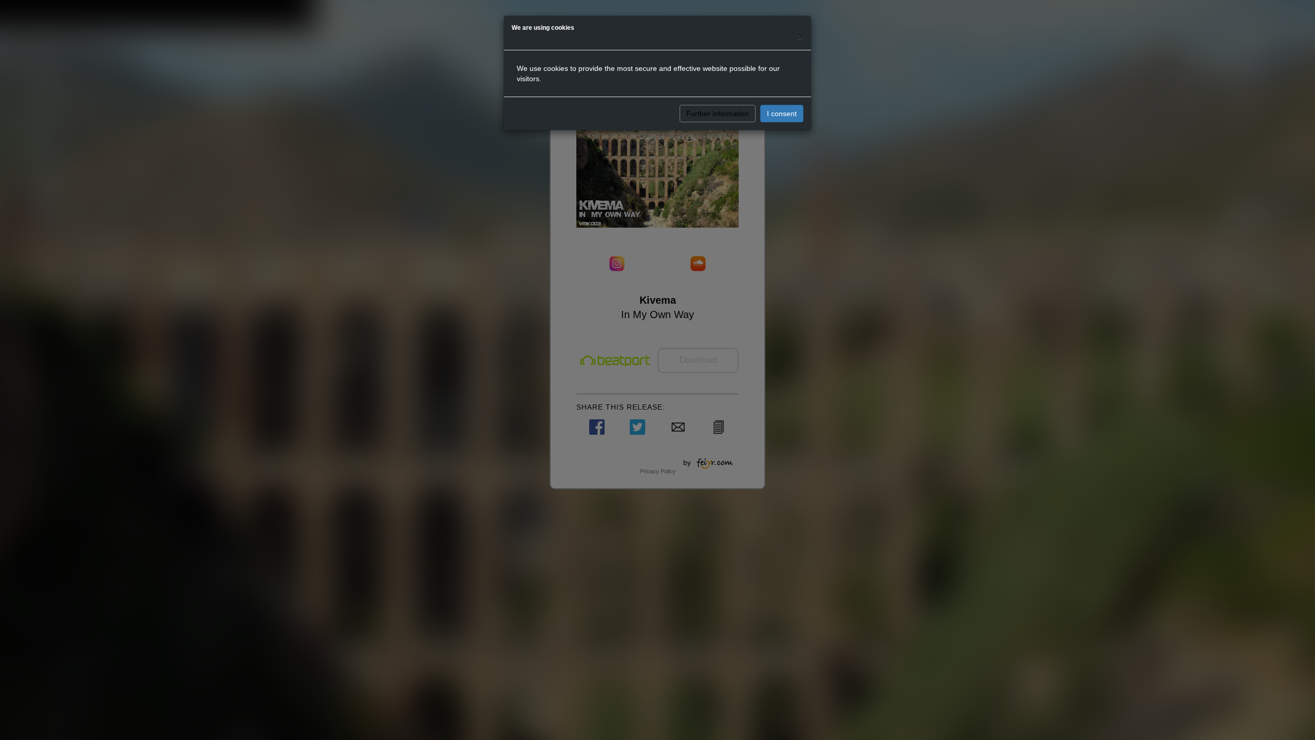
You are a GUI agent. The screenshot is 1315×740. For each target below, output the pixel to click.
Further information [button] (717, 113)
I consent (782, 113)
